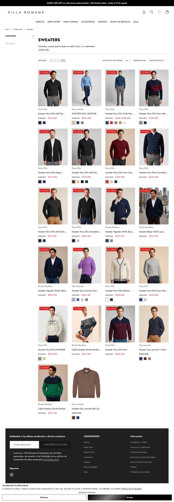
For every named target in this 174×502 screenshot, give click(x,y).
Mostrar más (44, 49)
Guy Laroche (77, 109)
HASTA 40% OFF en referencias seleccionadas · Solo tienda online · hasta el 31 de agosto (87, 3)
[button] (163, 3)
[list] (51, 60)
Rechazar (44, 497)
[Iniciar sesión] (144, 12)
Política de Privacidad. (131, 488)
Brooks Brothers (112, 227)
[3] (58, 60)
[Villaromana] (25, 12)
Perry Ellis (42, 109)
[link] (159, 12)
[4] (63, 60)
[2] (54, 60)
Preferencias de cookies (140, 472)
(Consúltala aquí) (51, 459)
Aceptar (130, 497)
